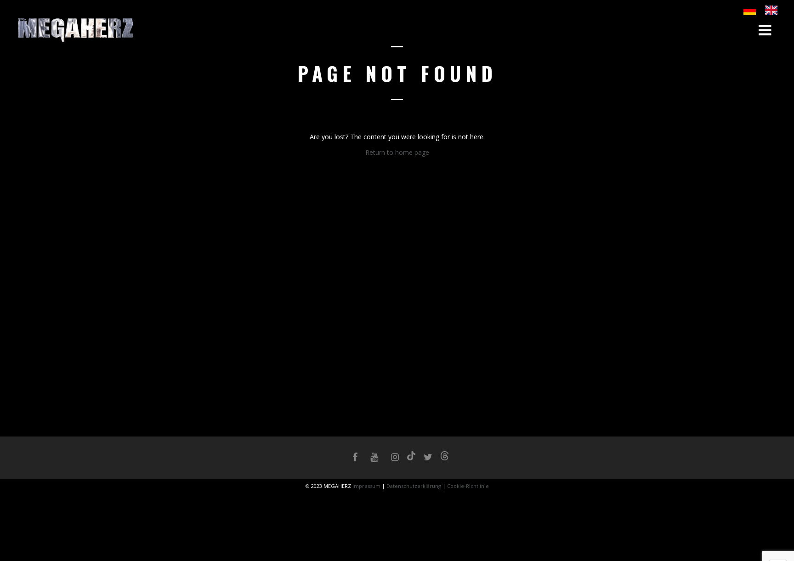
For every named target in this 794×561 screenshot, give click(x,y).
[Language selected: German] (765, 10)
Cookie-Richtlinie (468, 485)
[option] (773, 10)
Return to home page (397, 152)
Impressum (367, 485)
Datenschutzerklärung (413, 485)
